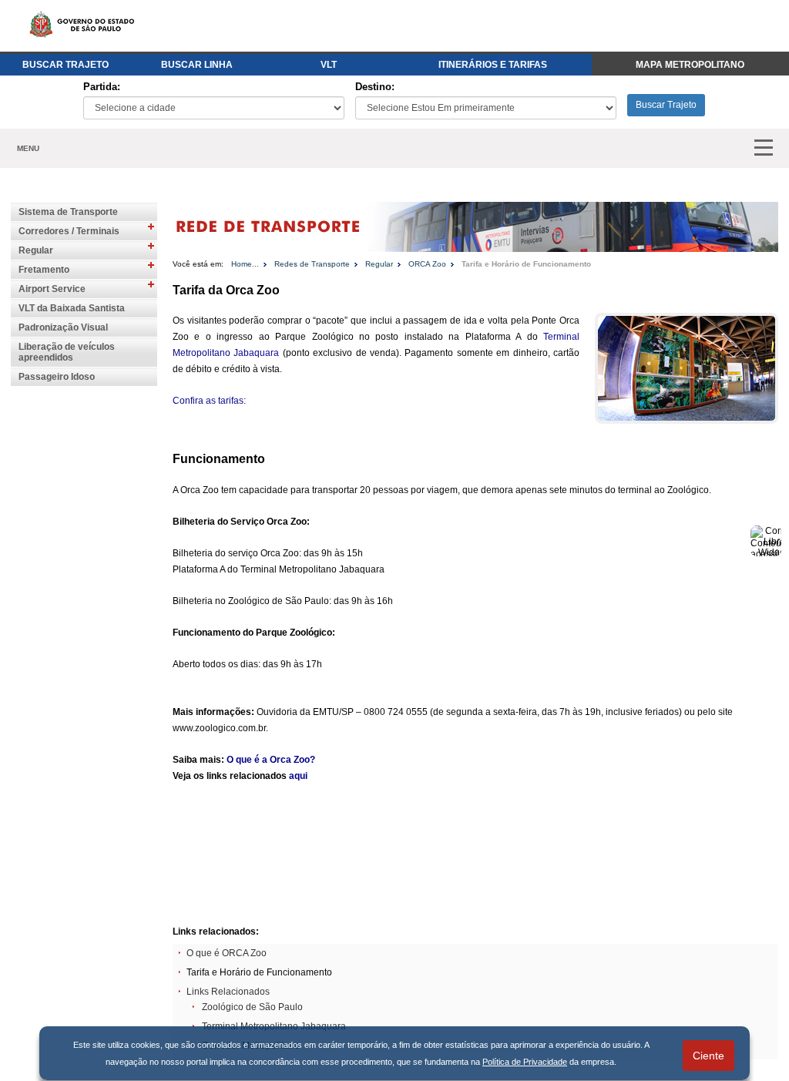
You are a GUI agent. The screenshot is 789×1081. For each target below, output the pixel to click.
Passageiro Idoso (56, 376)
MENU (28, 148)
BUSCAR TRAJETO (65, 64)
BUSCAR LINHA (197, 64)
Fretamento (43, 269)
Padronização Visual (63, 327)
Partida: (101, 86)
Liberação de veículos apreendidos (66, 352)
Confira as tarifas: (209, 400)
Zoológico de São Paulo (252, 1007)
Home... (245, 264)
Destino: (374, 86)
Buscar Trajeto (666, 104)
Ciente (708, 1055)
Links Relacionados (228, 991)
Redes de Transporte (312, 264)
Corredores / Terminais (68, 231)
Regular (35, 250)
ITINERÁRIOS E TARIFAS (492, 64)
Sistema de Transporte (68, 211)
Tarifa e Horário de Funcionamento (526, 264)
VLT (329, 64)
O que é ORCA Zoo (226, 953)
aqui (298, 775)
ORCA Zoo (427, 264)
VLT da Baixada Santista (71, 308)
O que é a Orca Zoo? (271, 759)
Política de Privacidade (524, 1061)
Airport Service (52, 289)
